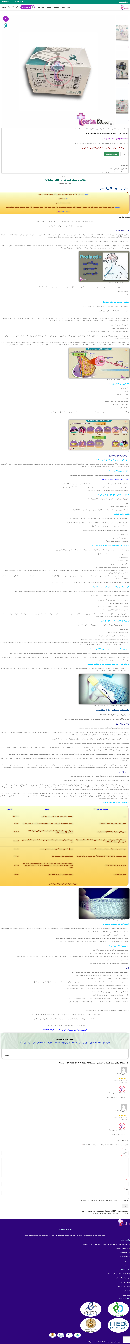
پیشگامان (114, 129)
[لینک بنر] (65, 1041)
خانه (126, 129)
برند (121, 129)
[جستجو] (17, 7)
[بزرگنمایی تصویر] (111, 123)
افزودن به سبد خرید (111, 154)
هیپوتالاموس (101, 172)
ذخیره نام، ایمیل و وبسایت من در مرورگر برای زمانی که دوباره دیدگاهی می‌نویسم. (104, 1201)
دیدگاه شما (124, 1156)
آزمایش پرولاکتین (116, 172)
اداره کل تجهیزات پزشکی (123, 1278)
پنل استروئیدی (118, 169)
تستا (94, 1019)
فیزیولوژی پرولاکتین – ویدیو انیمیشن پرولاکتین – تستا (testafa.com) (65, 1030)
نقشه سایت (126, 1295)
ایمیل (126, 1189)
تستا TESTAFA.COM (100, 1342)
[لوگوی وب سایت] (124, 7)
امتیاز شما (125, 1149)
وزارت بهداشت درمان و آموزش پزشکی (119, 1274)
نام (127, 1180)
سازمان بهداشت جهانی (123, 1287)
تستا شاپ (63, 226)
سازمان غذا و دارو (125, 1282)
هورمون (108, 172)
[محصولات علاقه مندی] (13, 7)
